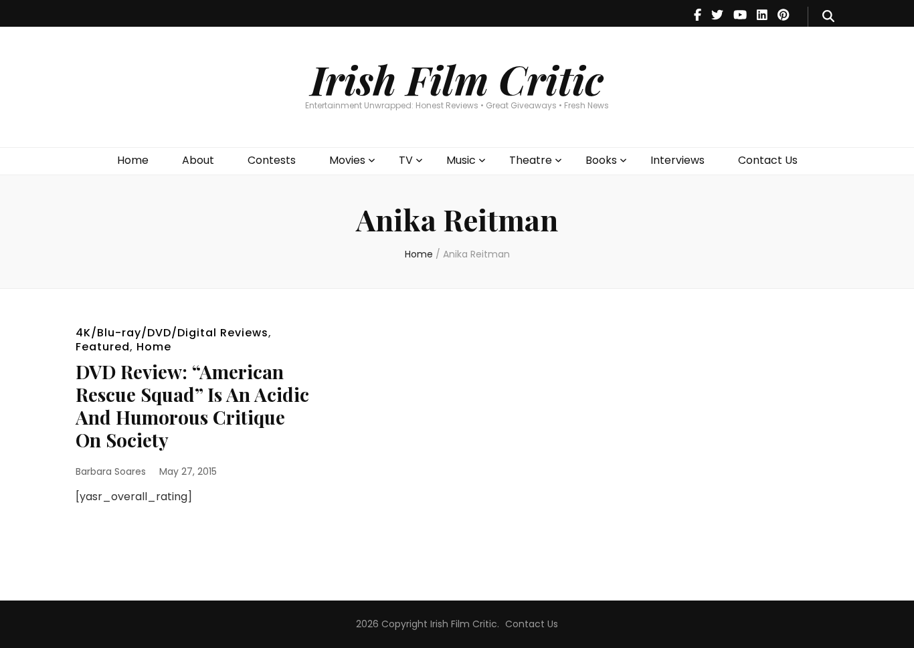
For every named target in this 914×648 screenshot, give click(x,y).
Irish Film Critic (457, 79)
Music (461, 160)
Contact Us (768, 160)
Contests (272, 160)
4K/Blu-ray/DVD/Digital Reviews (172, 332)
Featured (103, 346)
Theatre (530, 160)
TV (406, 160)
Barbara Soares (111, 471)
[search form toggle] (828, 17)
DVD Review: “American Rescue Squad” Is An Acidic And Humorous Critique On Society (192, 405)
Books (601, 160)
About (198, 160)
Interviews (677, 160)
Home (133, 160)
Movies (347, 160)
